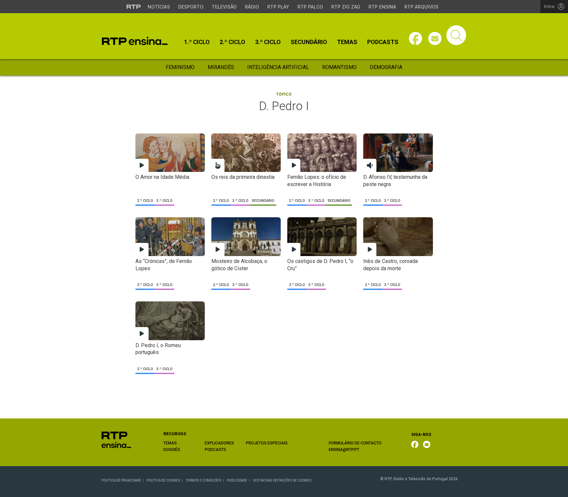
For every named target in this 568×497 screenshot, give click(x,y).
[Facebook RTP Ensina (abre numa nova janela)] (414, 444)
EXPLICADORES (219, 443)
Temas (347, 42)
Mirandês (221, 67)
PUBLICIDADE (237, 480)
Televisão (224, 7)
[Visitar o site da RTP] (134, 6)
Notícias (159, 7)
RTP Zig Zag (345, 7)
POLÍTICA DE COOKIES (163, 480)
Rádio (252, 7)
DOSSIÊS (171, 449)
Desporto (190, 7)
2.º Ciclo (232, 42)
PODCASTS (215, 449)
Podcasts (382, 42)
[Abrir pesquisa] (456, 35)
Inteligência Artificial (278, 67)
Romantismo (339, 67)
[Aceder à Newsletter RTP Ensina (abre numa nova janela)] (434, 38)
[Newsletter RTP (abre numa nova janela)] (426, 444)
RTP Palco (310, 7)
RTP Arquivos (421, 7)
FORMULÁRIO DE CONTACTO (355, 443)
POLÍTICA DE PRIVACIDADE (121, 480)
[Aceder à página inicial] (135, 41)
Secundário (309, 42)
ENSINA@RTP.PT (344, 449)
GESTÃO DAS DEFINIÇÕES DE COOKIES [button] (282, 480)
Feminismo (180, 67)
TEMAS (170, 443)
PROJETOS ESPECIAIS (267, 443)
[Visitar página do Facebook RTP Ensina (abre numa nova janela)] (415, 38)
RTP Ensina (382, 7)
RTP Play (278, 7)
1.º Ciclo (197, 42)
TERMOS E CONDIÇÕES (203, 480)
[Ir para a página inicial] (116, 439)
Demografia (386, 67)
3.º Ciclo (268, 42)
